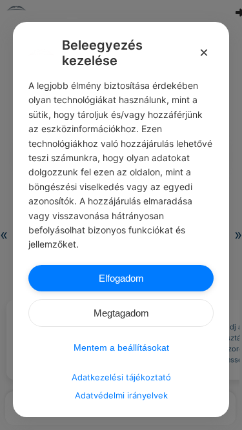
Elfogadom (121, 278)
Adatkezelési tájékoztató (121, 377)
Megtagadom (121, 313)
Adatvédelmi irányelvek (121, 395)
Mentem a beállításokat (121, 347)
